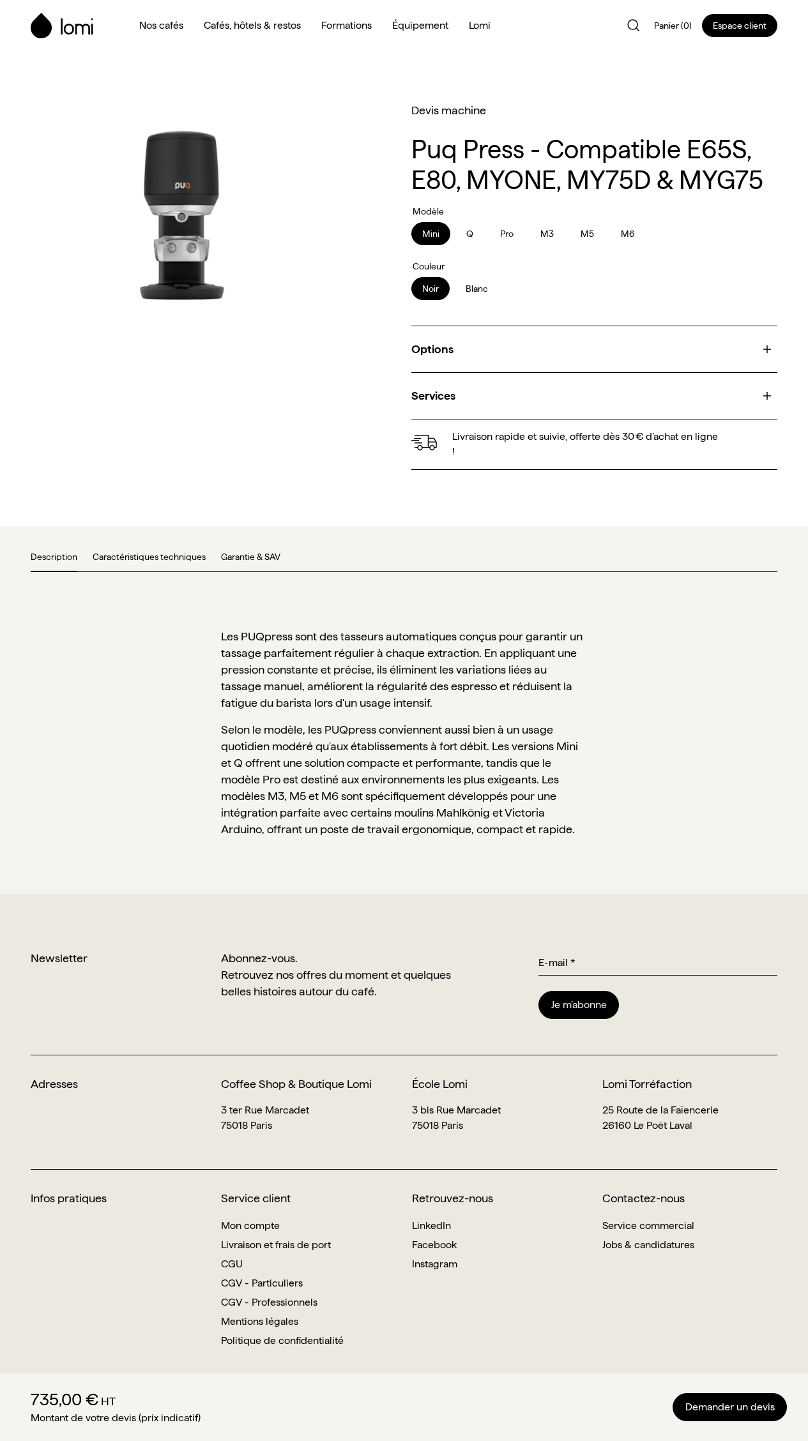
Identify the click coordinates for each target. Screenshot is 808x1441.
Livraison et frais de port (276, 1244)
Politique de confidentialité (282, 1340)
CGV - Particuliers (262, 1283)
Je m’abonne (579, 1004)
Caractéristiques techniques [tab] (149, 557)
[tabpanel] (404, 733)
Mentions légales (259, 1321)
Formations (346, 25)
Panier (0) (673, 25)
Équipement (420, 25)
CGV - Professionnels (269, 1302)
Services (433, 395)
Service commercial (648, 1225)
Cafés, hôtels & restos (252, 25)
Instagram (434, 1263)
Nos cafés (161, 25)
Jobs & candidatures (648, 1244)
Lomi (480, 25)
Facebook (434, 1244)
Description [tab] (54, 557)
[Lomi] (77, 25)
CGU (232, 1263)
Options (432, 349)
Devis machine (448, 110)
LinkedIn (431, 1225)
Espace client (739, 25)
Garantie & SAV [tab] (250, 557)
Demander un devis (730, 1406)
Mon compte (250, 1225)
